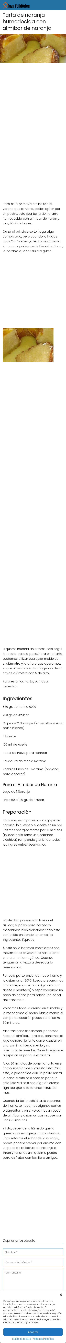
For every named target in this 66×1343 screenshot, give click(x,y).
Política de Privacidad (43, 1338)
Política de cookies (21, 1338)
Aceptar (33, 1332)
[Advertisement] (33, 99)
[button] (61, 1294)
